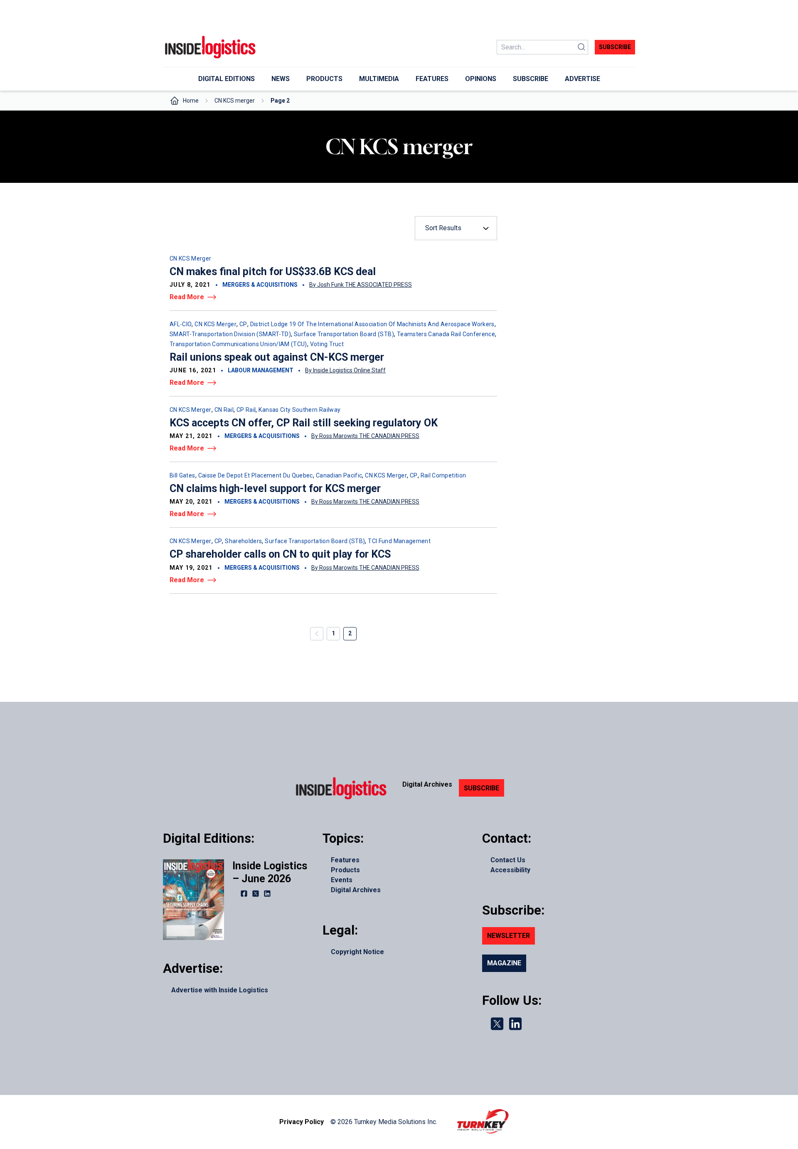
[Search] (581, 47)
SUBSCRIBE (481, 788)
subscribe (615, 47)
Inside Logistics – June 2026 (269, 872)
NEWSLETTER (508, 936)
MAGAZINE (504, 963)
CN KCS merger (234, 100)
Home (191, 100)
